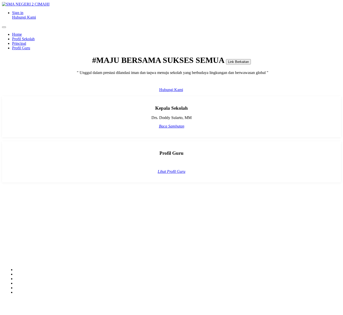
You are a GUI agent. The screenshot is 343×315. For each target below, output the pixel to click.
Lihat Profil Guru (171, 171)
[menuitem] (17, 34)
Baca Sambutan (171, 126)
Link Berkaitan (238, 62)
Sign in (17, 13)
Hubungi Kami (24, 17)
